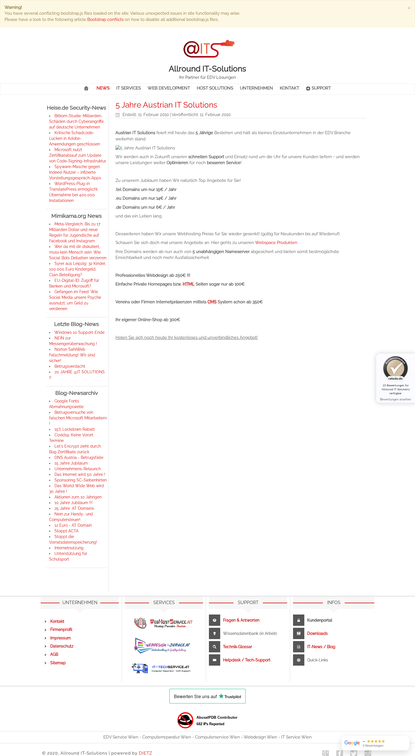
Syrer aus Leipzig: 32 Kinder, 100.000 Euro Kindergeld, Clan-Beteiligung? (77, 269)
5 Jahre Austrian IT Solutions (166, 105)
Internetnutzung (69, 548)
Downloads (317, 633)
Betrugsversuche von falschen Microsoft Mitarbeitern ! (78, 418)
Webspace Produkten (276, 242)
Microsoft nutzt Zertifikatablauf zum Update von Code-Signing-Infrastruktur (77, 155)
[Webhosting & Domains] (165, 623)
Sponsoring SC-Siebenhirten (80, 480)
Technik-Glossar (237, 646)
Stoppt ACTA (66, 531)
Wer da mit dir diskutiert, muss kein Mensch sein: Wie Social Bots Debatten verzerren (77, 252)
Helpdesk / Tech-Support (246, 660)
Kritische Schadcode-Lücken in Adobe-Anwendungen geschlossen (74, 138)
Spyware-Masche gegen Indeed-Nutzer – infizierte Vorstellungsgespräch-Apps (75, 172)
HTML (189, 284)
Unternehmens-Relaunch (77, 469)
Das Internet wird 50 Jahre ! (79, 474)
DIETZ (145, 753)
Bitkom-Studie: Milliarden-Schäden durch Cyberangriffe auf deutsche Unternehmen (76, 121)
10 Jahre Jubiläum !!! (73, 502)
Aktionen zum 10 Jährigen (78, 497)
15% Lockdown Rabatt (74, 429)
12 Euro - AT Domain (73, 525)
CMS (212, 301)
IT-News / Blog (321, 646)
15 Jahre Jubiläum (71, 463)
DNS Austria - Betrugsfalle (78, 457)
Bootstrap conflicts (105, 19)
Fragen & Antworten (241, 620)
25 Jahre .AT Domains (74, 508)
